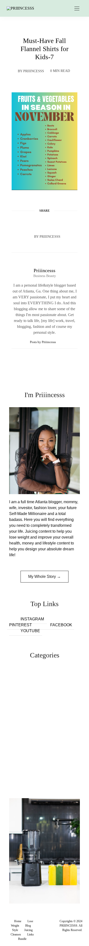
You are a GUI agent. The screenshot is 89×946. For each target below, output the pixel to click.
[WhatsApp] (54, 222)
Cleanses (16, 934)
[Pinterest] (44, 222)
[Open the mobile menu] (76, 8)
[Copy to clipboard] (63, 222)
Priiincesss (33, 71)
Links (30, 934)
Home (17, 921)
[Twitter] (35, 222)
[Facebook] (26, 222)
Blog (28, 925)
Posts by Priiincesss (43, 342)
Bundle (22, 939)
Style (15, 930)
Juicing (28, 930)
